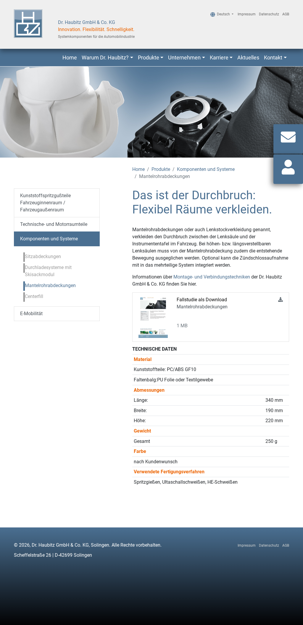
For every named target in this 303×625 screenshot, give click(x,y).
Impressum (247, 14)
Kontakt (273, 57)
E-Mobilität (31, 313)
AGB (285, 14)
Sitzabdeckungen (43, 256)
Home (69, 57)
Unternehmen (184, 57)
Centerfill (34, 296)
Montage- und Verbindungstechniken (211, 277)
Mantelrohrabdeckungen (50, 285)
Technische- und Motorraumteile (53, 224)
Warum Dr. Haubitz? (105, 57)
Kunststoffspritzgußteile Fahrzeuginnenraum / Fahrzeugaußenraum (45, 203)
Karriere (219, 57)
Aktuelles (248, 57)
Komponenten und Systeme (206, 169)
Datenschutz (269, 14)
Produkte (148, 57)
